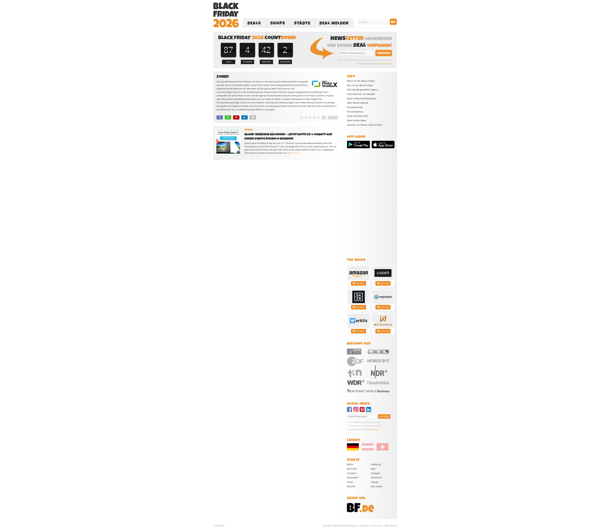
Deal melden (334, 23)
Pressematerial (355, 111)
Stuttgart (375, 473)
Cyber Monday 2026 (357, 116)
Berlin (350, 464)
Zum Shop (360, 283)
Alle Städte (376, 486)
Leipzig (374, 481)
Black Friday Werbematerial (361, 98)
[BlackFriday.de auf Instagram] (356, 410)
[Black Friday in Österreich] (368, 449)
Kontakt (393, 525)
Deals (254, 23)
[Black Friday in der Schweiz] (381, 449)
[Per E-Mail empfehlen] (253, 117)
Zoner (248, 130)
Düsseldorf (353, 477)
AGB (386, 525)
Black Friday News (356, 120)
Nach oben (220, 525)
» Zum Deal (295, 153)
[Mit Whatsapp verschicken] (228, 117)
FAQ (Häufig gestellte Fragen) (362, 89)
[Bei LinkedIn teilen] (244, 117)
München (352, 468)
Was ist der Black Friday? (360, 85)
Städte (302, 23)
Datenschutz (385, 63)
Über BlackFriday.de (357, 102)
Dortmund (376, 477)
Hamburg (376, 464)
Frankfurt (352, 473)
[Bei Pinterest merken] (236, 117)
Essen (350, 481)
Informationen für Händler (361, 94)
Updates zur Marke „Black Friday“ (364, 124)
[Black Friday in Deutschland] (354, 449)
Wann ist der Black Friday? (361, 81)
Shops (277, 23)
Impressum (364, 525)
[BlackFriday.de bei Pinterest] (363, 410)
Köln (373, 468)
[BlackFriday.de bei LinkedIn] (369, 410)
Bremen (351, 486)
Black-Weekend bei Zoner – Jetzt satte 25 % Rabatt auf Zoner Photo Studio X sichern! (288, 136)
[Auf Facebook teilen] (220, 117)
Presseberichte (355, 107)
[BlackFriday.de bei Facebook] (350, 410)
